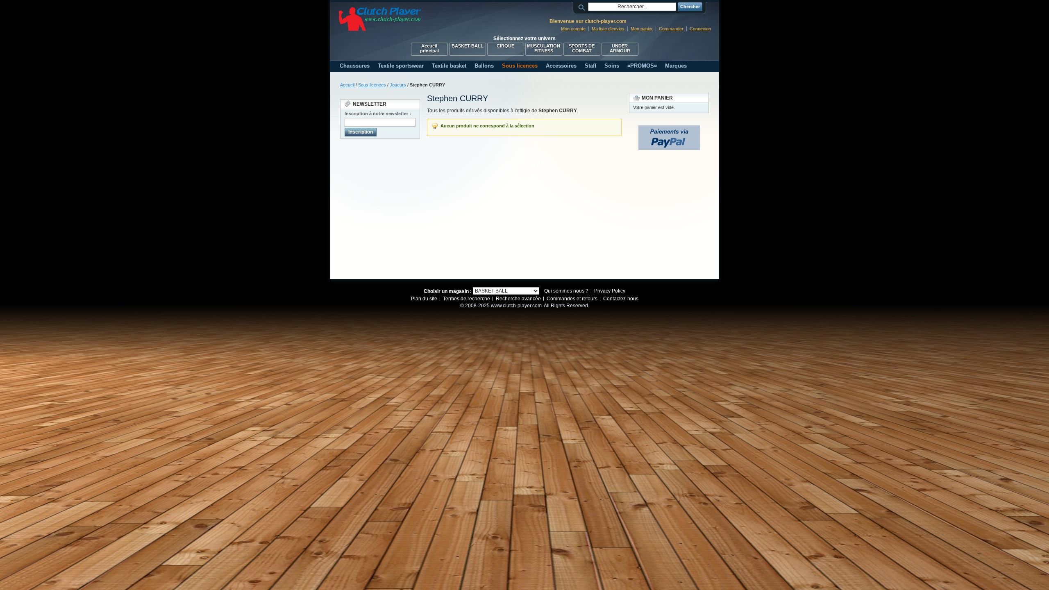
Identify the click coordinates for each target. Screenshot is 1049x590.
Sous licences (372, 84)
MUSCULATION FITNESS (543, 48)
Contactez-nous (620, 299)
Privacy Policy (609, 291)
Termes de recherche (466, 299)
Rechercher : (583, 6)
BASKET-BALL (468, 45)
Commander (671, 28)
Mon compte (573, 28)
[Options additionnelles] (669, 129)
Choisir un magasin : (448, 291)
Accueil (347, 84)
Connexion (700, 28)
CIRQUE (505, 45)
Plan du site (424, 299)
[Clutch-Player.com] (380, 19)
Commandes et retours (572, 299)
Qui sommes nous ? (566, 291)
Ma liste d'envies (608, 28)
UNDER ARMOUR (620, 48)
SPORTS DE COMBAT (582, 48)
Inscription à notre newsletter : (378, 113)
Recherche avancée (518, 299)
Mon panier (642, 28)
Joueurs (398, 84)
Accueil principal (429, 48)
